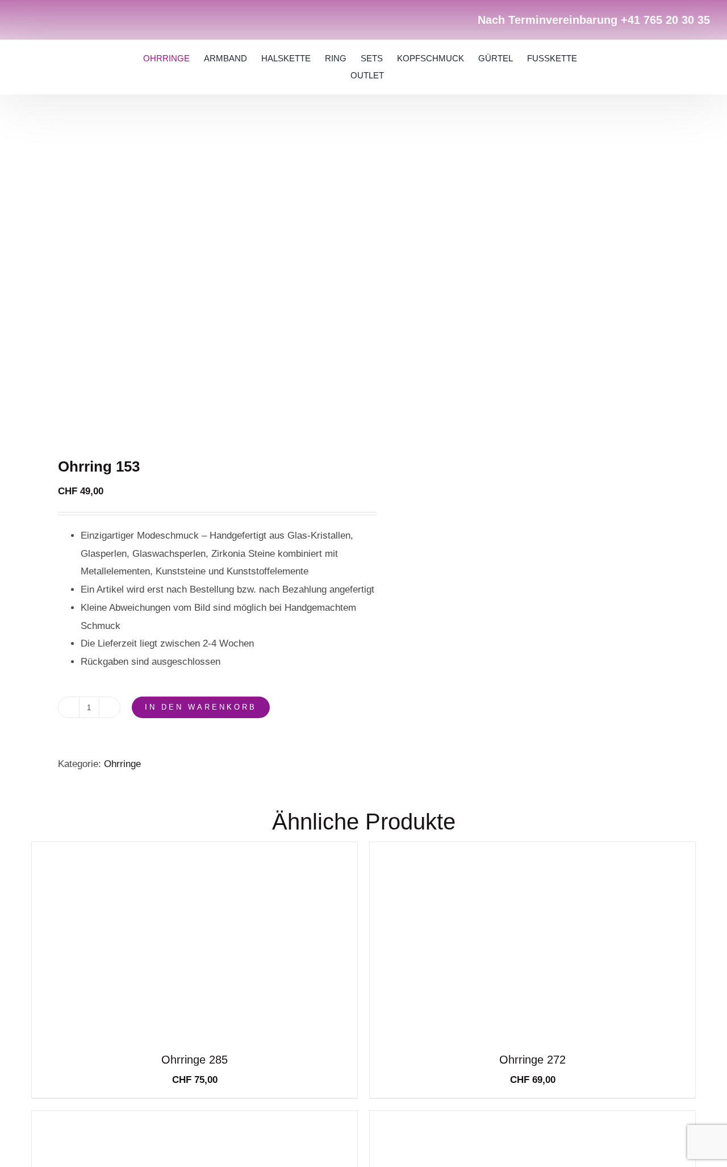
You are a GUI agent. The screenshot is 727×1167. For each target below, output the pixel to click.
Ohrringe (122, 763)
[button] (660, 67)
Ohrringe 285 (194, 1059)
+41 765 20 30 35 (665, 20)
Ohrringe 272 (532, 1059)
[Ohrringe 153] (190, 282)
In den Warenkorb (201, 707)
